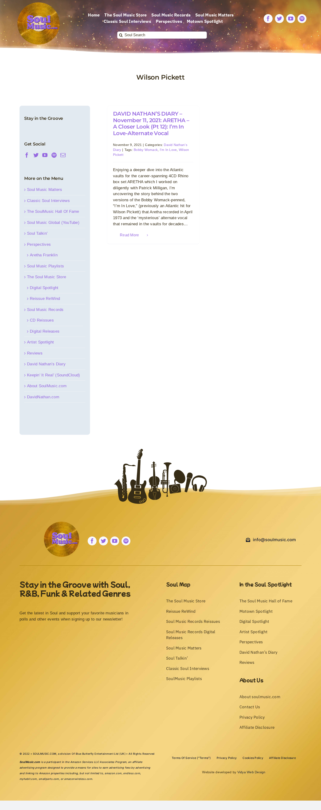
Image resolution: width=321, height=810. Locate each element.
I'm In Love (168, 150)
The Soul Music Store (46, 277)
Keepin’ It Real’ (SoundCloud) (53, 375)
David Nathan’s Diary (46, 364)
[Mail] (63, 155)
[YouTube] (44, 155)
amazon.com (113, 773)
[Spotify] (54, 155)
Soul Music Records (45, 309)
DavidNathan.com (43, 397)
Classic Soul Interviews (48, 200)
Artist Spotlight (40, 342)
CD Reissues (42, 320)
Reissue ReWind (45, 298)
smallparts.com (49, 779)
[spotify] (302, 18)
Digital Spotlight (44, 288)
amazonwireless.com (78, 779)
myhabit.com (28, 779)
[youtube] (290, 18)
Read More (129, 235)
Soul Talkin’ (37, 233)
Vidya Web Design (251, 772)
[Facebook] (26, 155)
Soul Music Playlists (45, 266)
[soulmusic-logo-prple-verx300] (38, 4)
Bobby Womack (146, 150)
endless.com (131, 773)
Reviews (35, 353)
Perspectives (39, 244)
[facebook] (268, 18)
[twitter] (279, 18)
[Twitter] (36, 155)
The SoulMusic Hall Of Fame (53, 211)
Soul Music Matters (44, 189)
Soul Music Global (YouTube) (53, 222)
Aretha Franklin (44, 255)
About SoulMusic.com (47, 386)
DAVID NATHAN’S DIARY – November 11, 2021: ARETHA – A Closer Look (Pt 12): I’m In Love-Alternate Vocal (151, 123)
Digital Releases (44, 331)
